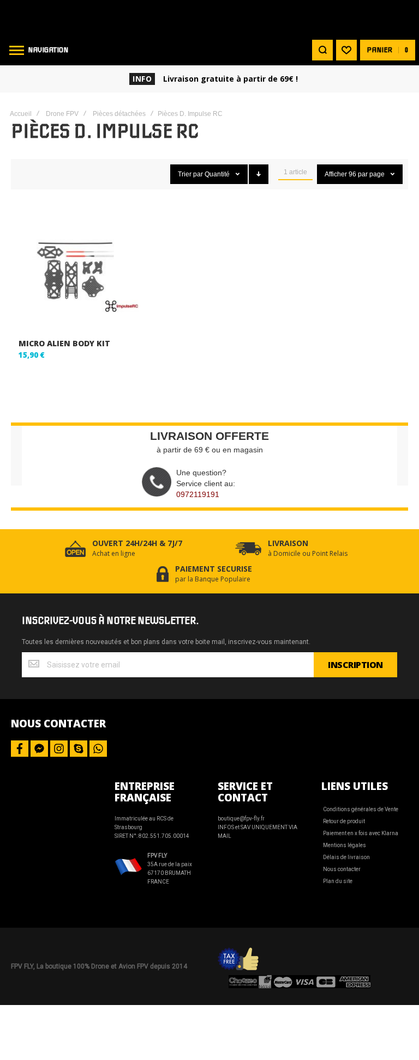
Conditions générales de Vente (360, 809)
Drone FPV (62, 114)
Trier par (190, 174)
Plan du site (337, 881)
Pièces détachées (119, 114)
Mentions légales (344, 845)
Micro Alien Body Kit (64, 343)
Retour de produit (344, 821)
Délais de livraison (346, 857)
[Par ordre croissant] (258, 174)
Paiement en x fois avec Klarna (360, 833)
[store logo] (209, 18)
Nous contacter (342, 869)
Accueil (21, 114)
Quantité (218, 174)
